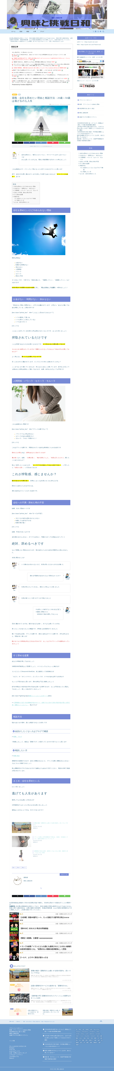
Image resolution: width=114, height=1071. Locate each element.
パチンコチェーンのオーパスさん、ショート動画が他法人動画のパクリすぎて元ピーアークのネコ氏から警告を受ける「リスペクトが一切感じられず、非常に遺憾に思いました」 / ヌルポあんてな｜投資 (41, 65)
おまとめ (12, 1049)
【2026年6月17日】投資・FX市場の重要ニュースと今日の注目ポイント (57, 1045)
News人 (11, 1058)
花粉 (95, 1040)
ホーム (14, 31)
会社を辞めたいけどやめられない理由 (25, 186)
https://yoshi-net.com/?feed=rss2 (91, 44)
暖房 (95, 1038)
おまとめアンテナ (14, 1051)
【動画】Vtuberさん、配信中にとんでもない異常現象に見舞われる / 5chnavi (32, 62)
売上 (88, 1038)
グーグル (77, 1033)
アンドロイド (92, 1031)
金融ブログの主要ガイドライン (88, 117)
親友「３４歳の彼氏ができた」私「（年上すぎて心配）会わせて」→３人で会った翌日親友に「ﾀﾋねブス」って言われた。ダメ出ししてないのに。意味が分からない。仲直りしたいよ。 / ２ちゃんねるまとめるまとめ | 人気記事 (41, 81)
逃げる (24, 867)
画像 (83, 1040)
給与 (86, 1040)
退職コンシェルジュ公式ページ (38, 696)
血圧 (99, 1040)
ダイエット (92, 1033)
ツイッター (98, 1033)
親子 (81, 1042)
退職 (91, 1042)
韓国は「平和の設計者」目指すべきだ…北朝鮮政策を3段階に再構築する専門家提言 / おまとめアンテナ (38, 78)
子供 (92, 1038)
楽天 (101, 1038)
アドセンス (78, 1031)
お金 (91, 1029)
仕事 (34, 31)
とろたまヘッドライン (16, 1054)
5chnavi (11, 1048)
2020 (80, 1029)
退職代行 (14, 94)
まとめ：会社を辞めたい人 (21, 202)
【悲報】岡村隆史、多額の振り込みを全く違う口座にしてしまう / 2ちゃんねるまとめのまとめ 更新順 (38, 68)
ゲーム (82, 1033)
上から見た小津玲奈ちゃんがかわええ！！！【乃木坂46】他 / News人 (30, 72)
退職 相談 (17, 755)
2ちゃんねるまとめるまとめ (17, 1046)
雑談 (28, 31)
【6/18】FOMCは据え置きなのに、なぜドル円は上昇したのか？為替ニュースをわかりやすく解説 (90, 128)
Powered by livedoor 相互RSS (22, 84)
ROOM (87, 1029)
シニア (87, 1033)
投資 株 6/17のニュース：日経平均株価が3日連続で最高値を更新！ (58, 1058)
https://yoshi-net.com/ (91, 42)
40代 (19, 867)
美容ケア (91, 1040)
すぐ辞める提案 (18, 194)
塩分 (85, 1038)
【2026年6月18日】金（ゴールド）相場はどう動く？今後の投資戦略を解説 (58, 1030)
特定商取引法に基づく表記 (86, 108)
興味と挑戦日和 (83, 112)
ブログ (42, 31)
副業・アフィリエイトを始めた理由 (89, 104)
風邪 (99, 1042)
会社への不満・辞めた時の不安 (23, 192)
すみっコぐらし (97, 1029)
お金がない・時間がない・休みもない (25, 188)
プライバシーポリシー (85, 100)
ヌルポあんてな (14, 1056)
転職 (87, 1042)
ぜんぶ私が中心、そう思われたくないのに (22, 52)
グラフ (98, 1031)
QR (83, 1029)
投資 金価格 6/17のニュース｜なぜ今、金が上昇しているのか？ (58, 1051)
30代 (15, 867)
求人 (77, 1040)
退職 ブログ (18, 736)
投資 (21, 31)
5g (76, 1029)
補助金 (77, 1042)
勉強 (77, 1038)
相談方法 (16, 196)
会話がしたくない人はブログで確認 (26, 198)
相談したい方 (20, 200)
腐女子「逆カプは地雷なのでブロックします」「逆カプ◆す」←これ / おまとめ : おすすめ (35, 70)
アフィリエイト (85, 1031)
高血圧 (77, 1044)
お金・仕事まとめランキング (18, 1053)
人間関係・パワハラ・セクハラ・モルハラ (26, 190)
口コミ (81, 1038)
